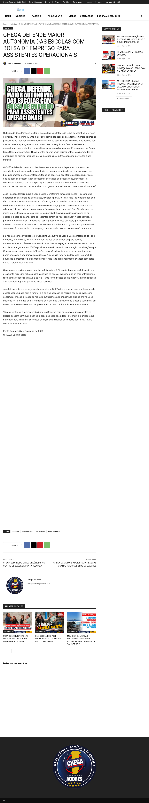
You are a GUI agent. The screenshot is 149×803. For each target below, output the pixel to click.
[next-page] (9, 651)
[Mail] (136, 2)
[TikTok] (140, 2)
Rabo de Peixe (54, 531)
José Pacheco (27, 531)
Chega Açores (15, 63)
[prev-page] (5, 651)
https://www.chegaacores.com (38, 584)
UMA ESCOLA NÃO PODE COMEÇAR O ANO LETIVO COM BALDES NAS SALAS (48, 638)
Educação (15, 531)
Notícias (13, 24)
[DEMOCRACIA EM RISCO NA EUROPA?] (108, 55)
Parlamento (8, 28)
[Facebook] (128, 2)
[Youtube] (144, 2)
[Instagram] (132, 2)
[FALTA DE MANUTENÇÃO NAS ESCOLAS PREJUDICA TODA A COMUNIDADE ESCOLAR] (17, 622)
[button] (142, 16)
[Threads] (53, 589)
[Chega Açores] (5, 63)
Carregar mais (123, 98)
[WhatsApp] (47, 71)
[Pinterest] (40, 71)
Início (5, 24)
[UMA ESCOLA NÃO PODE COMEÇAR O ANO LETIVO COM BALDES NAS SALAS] (49, 622)
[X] (34, 71)
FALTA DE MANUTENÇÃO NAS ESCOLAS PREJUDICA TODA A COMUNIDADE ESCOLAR (16, 638)
